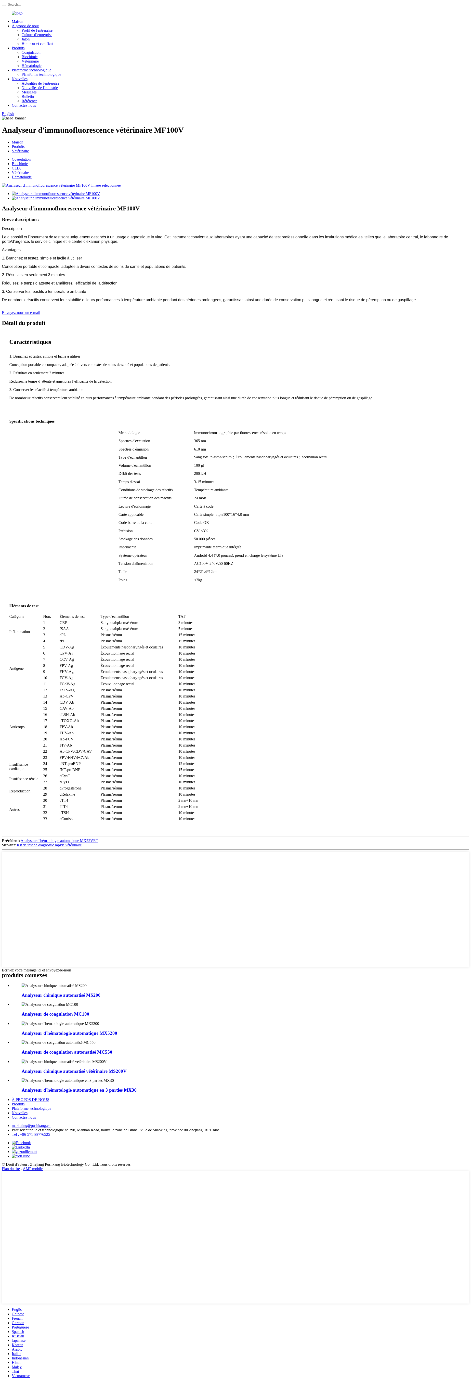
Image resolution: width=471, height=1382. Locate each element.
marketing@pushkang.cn (31, 1126)
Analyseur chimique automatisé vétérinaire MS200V (74, 1071)
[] (4, 5)
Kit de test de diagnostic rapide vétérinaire (49, 845)
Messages (29, 92)
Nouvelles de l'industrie (40, 88)
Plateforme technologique (31, 70)
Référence (29, 101)
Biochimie (30, 57)
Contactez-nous (24, 105)
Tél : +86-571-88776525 (31, 1134)
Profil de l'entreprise (37, 30)
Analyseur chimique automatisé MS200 (61, 995)
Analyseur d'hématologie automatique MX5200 (69, 1033)
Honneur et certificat (37, 43)
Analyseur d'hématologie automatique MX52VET (59, 841)
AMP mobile (33, 1169)
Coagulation (31, 52)
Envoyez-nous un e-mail (21, 312)
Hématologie (31, 66)
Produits (18, 48)
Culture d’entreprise (37, 35)
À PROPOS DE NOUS (30, 1100)
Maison (17, 21)
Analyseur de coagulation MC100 (55, 1014)
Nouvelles (19, 79)
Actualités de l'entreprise (40, 83)
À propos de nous (25, 26)
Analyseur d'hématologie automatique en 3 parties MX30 (79, 1090)
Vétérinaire (30, 61)
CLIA (16, 168)
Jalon (26, 39)
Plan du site (11, 1169)
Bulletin (28, 96)
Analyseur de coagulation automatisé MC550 (67, 1052)
